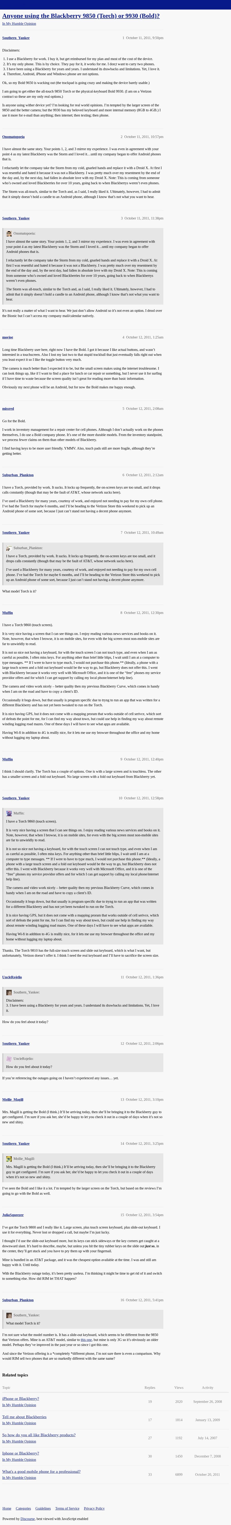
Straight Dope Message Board (23, 5)
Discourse (28, 1519)
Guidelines (43, 1508)
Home (6, 1508)
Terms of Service (67, 1508)
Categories (23, 1508)
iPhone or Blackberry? (20, 1398)
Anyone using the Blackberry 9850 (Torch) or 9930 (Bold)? (81, 15)
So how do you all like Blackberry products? (39, 1435)
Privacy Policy (94, 1508)
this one (86, 1340)
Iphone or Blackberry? (20, 1453)
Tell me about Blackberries (24, 1417)
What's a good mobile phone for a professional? (41, 1471)
